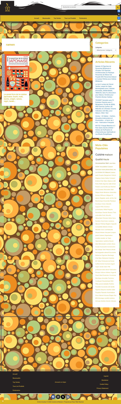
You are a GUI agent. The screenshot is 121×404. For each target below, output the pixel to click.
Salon (105, 267)
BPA (96, 298)
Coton (106, 221)
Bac (96, 249)
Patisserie (105, 258)
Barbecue (98, 255)
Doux (97, 295)
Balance (110, 181)
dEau (99, 261)
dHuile (113, 249)
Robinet (113, 187)
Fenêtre (111, 284)
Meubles (98, 229)
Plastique (113, 201)
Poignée (110, 209)
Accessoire (103, 247)
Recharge (111, 255)
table (113, 289)
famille (112, 287)
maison (109, 154)
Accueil (36, 18)
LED (114, 181)
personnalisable (104, 284)
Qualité (99, 159)
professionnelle (100, 269)
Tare (104, 249)
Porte (97, 184)
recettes (109, 289)
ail (110, 198)
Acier (97, 166)
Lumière (108, 244)
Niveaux (110, 212)
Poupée (101, 175)
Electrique (98, 278)
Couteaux (98, 204)
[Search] (118, 7)
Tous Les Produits (70, 18)
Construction (111, 247)
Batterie (105, 227)
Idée (96, 244)
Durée (112, 261)
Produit (97, 187)
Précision (105, 218)
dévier (107, 269)
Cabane (101, 235)
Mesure (107, 172)
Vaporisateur (99, 241)
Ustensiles (113, 192)
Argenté (113, 272)
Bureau (97, 195)
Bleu (100, 258)
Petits (101, 184)
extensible (98, 215)
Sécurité (108, 215)
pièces (107, 169)
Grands (108, 301)
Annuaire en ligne (60, 382)
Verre (114, 218)
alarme (97, 198)
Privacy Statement (102, 388)
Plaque (97, 192)
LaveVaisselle (109, 229)
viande (101, 267)
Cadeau (113, 172)
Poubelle (98, 287)
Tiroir (114, 212)
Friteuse (108, 249)
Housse (106, 295)
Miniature (106, 192)
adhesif (106, 252)
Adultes (103, 301)
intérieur (108, 272)
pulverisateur (99, 209)
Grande (105, 212)
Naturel (101, 295)
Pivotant (97, 272)
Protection (106, 275)
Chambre (111, 258)
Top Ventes (57, 18)
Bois (111, 169)
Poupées (98, 292)
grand (97, 235)
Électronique (99, 201)
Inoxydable (103, 166)
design (100, 249)
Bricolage (101, 298)
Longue (113, 232)
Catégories (98, 47)
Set (115, 198)
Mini (112, 281)
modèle (97, 238)
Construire (112, 275)
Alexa (113, 244)
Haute (106, 159)
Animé (102, 264)
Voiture (103, 272)
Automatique (111, 292)
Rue (115, 295)
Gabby (107, 178)
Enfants (97, 181)
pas (99, 301)
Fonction (98, 169)
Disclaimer (105, 380)
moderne (111, 221)
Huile (103, 169)
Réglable (102, 198)
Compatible (98, 227)
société (106, 298)
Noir (107, 163)
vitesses (113, 301)
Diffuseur (103, 195)
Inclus (103, 204)
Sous (102, 229)
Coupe (97, 247)
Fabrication (113, 269)
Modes (102, 232)
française (108, 232)
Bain (112, 189)
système (106, 241)
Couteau (100, 189)
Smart (97, 275)
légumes (105, 184)
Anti (96, 301)
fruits (103, 215)
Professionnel (106, 261)
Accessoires (100, 163)
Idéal (100, 275)
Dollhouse (107, 187)
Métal (105, 209)
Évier (102, 181)
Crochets (107, 264)
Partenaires (83, 18)
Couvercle (104, 287)
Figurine (97, 289)
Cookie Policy (104, 384)
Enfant (100, 172)
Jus (110, 163)
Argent (113, 264)
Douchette (112, 252)
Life (109, 287)
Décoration (107, 189)
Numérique (98, 212)
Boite (110, 218)
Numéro (97, 221)
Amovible (105, 278)
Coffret (97, 264)
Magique (98, 178)
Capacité (113, 224)
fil (112, 195)
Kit (104, 172)
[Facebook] (119, 11)
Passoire (104, 292)
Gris (112, 198)
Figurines (104, 255)
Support (97, 207)
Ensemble (107, 201)
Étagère (108, 224)
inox (113, 163)
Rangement (107, 175)
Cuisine (99, 154)
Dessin (111, 241)
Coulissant (98, 281)
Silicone (97, 224)
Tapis (109, 238)
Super (97, 267)
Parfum (114, 175)
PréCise (103, 224)
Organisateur (108, 235)
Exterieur (107, 207)
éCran (114, 184)
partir (97, 175)
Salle (110, 184)
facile (101, 192)
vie (106, 238)
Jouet (102, 187)
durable (102, 238)
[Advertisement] (60, 27)
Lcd (96, 189)
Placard (97, 232)
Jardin (107, 198)
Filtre (102, 207)
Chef (96, 258)
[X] (119, 14)
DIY (96, 261)
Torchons (111, 278)
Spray (103, 178)
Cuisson (110, 166)
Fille (109, 267)
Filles (97, 284)
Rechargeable (99, 252)
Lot (96, 172)
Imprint (106, 376)
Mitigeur (108, 195)
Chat (102, 221)
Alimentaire (98, 218)
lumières (112, 298)
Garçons (103, 289)
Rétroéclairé (102, 244)
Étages (111, 295)
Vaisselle (108, 204)
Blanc (105, 181)
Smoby (110, 227)
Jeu (114, 169)
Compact (112, 178)
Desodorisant (106, 281)
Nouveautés (46, 18)
